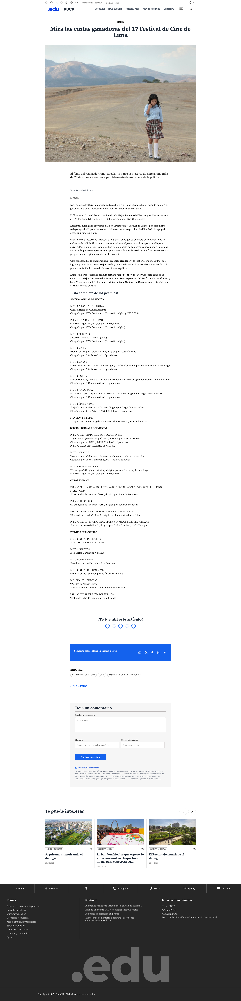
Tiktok (157, 888)
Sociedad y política (54, 849)
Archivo (120, 21)
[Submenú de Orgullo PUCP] (140, 9)
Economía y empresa (17, 917)
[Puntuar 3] (120, 626)
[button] (183, 811)
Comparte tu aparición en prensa (102, 913)
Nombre (79, 740)
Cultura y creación (16, 913)
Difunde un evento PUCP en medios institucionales (111, 909)
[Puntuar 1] (107, 626)
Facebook (53, 888)
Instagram (122, 888)
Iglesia (10, 937)
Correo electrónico (129, 740)
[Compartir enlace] (90, 849)
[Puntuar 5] (133, 626)
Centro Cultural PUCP (83, 675)
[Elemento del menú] (182, 9)
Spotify (191, 888)
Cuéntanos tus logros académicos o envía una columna (113, 905)
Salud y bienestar (16, 925)
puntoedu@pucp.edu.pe (98, 920)
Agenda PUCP (169, 909)
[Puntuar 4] (127, 626)
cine (102, 675)
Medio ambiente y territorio (21, 921)
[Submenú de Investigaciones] (123, 9)
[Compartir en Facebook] (152, 652)
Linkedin (19, 888)
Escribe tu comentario (85, 715)
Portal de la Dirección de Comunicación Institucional (189, 917)
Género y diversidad (17, 929)
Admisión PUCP (170, 913)
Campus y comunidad (106, 849)
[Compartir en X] (146, 652)
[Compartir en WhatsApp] (139, 652)
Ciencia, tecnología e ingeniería (23, 906)
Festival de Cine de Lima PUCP (124, 675)
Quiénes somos (112, 3)
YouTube (225, 888)
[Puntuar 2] (114, 626)
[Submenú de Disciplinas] (175, 9)
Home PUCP (168, 906)
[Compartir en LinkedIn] (158, 652)
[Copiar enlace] (164, 652)
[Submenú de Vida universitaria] (160, 9)
